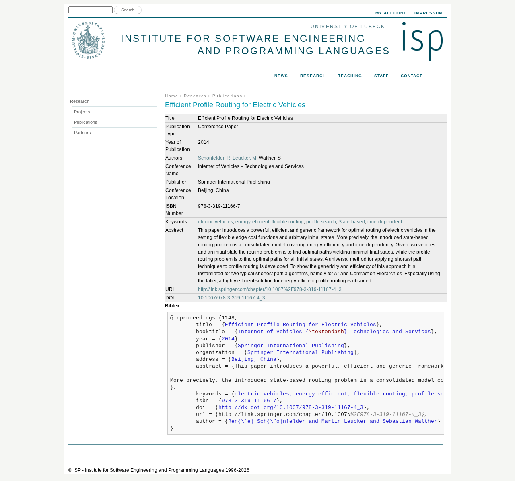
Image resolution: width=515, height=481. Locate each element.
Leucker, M (244, 158)
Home (171, 96)
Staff (381, 76)
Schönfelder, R (214, 158)
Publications (227, 96)
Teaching (350, 76)
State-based (351, 222)
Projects (82, 111)
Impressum (428, 13)
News (281, 76)
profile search (321, 222)
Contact (411, 76)
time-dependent (384, 222)
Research (195, 96)
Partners (82, 132)
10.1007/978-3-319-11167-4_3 (231, 298)
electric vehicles (215, 222)
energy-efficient (252, 222)
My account (390, 13)
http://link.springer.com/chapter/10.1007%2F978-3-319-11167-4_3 (270, 289)
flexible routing (288, 222)
